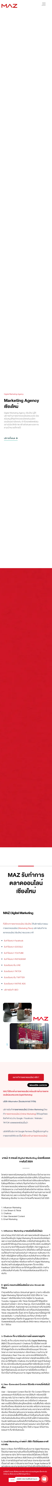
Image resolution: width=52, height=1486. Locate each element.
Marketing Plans (26, 928)
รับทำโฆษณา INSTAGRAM (15, 959)
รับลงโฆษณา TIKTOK (12, 971)
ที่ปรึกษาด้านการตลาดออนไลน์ (34, 1136)
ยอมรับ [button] (12, 1480)
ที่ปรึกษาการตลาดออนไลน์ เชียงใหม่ (17, 924)
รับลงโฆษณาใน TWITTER (14, 977)
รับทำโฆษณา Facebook (13, 941)
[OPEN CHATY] (44, 1479)
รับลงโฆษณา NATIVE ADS (14, 984)
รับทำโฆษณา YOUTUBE (14, 953)
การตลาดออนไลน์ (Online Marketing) (20, 1114)
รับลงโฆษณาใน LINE (12, 965)
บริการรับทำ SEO (11, 990)
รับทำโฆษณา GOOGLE (13, 947)
